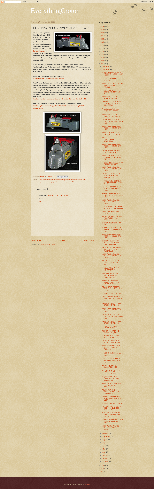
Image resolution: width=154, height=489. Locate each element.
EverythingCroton (55, 10)
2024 (102, 33)
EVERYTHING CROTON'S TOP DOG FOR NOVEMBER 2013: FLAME (112, 408)
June (104, 446)
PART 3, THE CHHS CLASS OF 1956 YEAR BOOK (111, 322)
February (105, 458)
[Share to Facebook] (65, 177)
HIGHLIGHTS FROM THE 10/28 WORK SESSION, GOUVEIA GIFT (112, 421)
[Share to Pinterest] (67, 177)
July (104, 443)
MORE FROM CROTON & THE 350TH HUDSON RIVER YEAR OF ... (112, 85)
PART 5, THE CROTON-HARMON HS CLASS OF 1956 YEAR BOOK (111, 282)
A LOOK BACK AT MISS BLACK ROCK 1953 (110, 366)
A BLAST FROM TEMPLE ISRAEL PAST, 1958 (110, 332)
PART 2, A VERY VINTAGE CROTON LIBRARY (111, 151)
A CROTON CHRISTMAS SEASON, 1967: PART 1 (111, 115)
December (106, 66)
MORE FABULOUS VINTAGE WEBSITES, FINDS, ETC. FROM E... (112, 128)
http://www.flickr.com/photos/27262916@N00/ (48, 78)
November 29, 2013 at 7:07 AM (58, 195)
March (104, 455)
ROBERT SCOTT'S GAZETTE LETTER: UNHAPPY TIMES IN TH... (112, 182)
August (105, 440)
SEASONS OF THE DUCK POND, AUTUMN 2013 (111, 336)
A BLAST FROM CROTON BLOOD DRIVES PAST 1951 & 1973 (112, 398)
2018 (102, 48)
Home (63, 240)
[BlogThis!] (60, 177)
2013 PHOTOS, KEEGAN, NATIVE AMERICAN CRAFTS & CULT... (110, 275)
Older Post (89, 240)
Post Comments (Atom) (47, 245)
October (105, 433)
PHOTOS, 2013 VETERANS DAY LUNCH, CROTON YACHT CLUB (111, 249)
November (106, 69)
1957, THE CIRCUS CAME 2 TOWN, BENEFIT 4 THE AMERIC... (111, 262)
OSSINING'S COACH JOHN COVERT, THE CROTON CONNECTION (111, 103)
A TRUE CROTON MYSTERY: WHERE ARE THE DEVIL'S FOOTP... (112, 229)
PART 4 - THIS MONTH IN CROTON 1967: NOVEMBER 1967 (112, 195)
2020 (102, 42)
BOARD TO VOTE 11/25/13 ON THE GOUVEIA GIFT (112, 163)
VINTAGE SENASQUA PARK (111, 294)
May (104, 449)
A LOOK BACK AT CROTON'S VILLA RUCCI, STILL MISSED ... (112, 218)
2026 (102, 26)
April (104, 452)
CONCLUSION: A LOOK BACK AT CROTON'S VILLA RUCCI (112, 207)
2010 (102, 472)
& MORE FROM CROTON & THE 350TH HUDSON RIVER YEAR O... (112, 74)
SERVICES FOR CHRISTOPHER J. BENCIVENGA (109, 139)
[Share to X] (62, 177)
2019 (102, 45)
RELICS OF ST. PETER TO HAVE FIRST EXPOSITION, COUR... (112, 288)
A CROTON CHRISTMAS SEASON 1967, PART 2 (111, 97)
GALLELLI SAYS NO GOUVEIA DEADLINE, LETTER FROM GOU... (112, 298)
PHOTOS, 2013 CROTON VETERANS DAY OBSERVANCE (110, 269)
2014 (102, 61)
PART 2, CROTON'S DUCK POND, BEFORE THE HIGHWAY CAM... (111, 175)
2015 (102, 58)
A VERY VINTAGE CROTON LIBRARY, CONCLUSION (111, 133)
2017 (102, 51)
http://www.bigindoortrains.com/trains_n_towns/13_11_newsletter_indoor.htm (60, 99)
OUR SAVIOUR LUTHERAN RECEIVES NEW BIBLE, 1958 (111, 360)
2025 (102, 29)
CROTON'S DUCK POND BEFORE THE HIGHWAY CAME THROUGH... (111, 242)
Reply (40, 201)
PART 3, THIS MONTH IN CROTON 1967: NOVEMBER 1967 (112, 316)
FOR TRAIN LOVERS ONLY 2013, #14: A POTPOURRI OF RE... (111, 188)
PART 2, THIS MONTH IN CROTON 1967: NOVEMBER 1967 (112, 354)
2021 (102, 39)
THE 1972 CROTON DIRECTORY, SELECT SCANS (110, 110)
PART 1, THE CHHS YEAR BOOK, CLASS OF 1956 (111, 341)
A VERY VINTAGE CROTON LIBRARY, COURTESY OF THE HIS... (111, 157)
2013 (102, 64)
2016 (102, 54)
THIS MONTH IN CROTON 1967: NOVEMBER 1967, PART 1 (111, 414)
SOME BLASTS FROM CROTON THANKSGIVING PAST (112, 92)
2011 (102, 468)
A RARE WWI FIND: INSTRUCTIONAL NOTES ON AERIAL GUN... (111, 391)
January (105, 461)
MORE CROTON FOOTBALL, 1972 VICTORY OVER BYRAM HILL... (112, 385)
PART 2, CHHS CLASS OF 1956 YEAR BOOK (111, 327)
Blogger (87, 484)
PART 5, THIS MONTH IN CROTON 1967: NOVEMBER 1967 (112, 121)
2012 (102, 465)
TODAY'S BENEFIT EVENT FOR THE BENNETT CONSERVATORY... (111, 372)
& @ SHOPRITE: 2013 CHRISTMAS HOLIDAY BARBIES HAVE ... (110, 378)
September (106, 436)
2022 (102, 36)
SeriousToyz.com (39, 51)
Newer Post (36, 240)
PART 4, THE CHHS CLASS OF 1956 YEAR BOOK (111, 304)
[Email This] (58, 177)
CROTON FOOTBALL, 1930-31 (112, 403)
